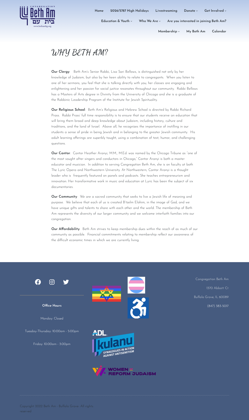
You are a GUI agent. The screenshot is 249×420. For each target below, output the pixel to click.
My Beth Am (195, 31)
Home (99, 10)
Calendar (219, 31)
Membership (167, 31)
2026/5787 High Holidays (129, 10)
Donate (189, 10)
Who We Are (148, 21)
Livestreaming (166, 10)
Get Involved (214, 10)
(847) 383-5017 (218, 306)
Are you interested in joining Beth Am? (196, 21)
